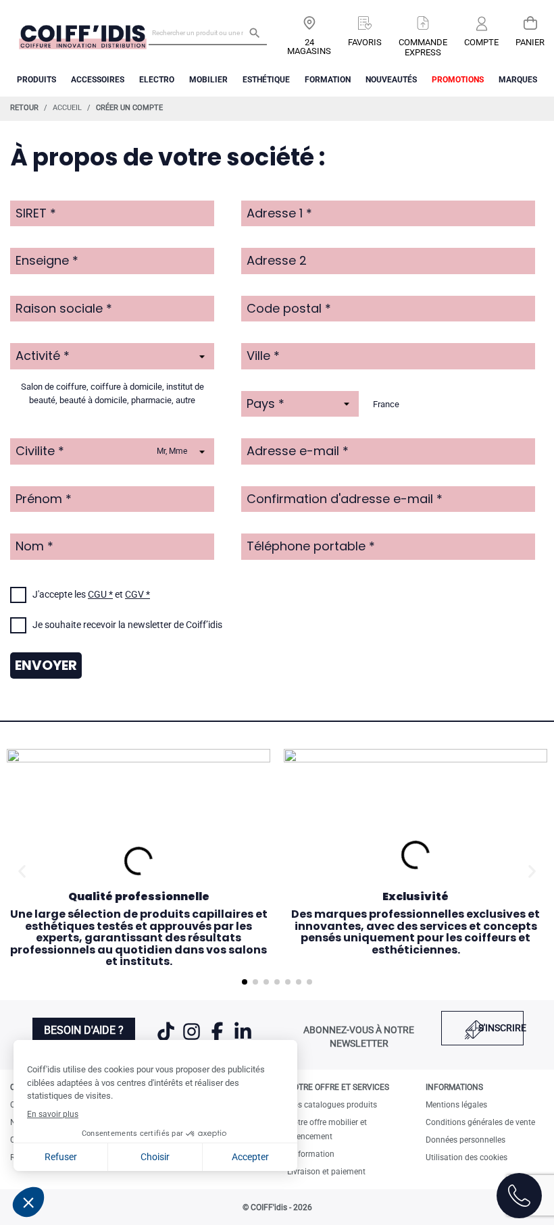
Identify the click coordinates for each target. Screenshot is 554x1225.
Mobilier (208, 79)
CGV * (137, 594)
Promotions (458, 79)
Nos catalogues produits (332, 1105)
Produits (36, 79)
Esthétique (266, 79)
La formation (310, 1154)
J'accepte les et (91, 594)
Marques (518, 79)
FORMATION (328, 79)
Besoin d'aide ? (84, 1030)
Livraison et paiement (326, 1171)
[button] (22, 871)
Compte (481, 42)
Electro (156, 79)
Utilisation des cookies (466, 1157)
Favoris (365, 42)
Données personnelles (465, 1140)
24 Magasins (309, 46)
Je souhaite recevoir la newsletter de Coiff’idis (127, 624)
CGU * (100, 594)
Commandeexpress (423, 47)
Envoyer (46, 665)
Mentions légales (456, 1105)
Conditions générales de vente (480, 1122)
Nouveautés (391, 79)
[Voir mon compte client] (481, 24)
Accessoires (97, 79)
